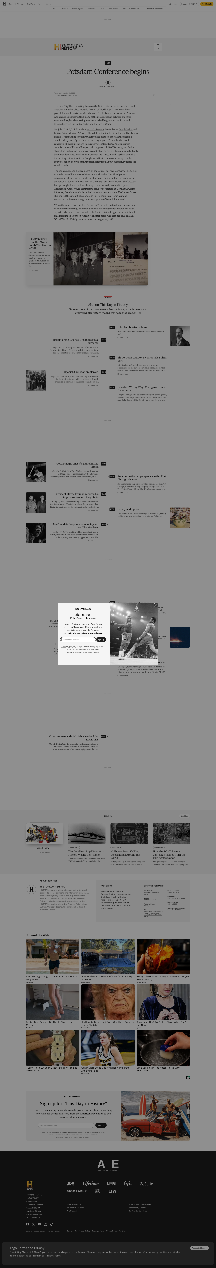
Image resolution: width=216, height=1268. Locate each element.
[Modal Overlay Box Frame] (108, 634)
